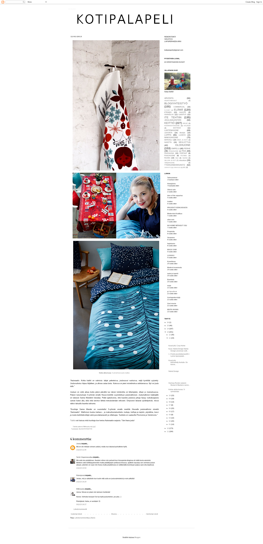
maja (169, 286)
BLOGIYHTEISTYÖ (85, 429)
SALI (176, 158)
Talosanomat (172, 178)
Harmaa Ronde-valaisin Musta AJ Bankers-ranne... (179, 384)
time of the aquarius (175, 196)
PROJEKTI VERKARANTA (177, 208)
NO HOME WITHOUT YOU (177, 225)
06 (170, 408)
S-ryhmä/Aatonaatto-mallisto (121, 373)
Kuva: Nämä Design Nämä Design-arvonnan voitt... (178, 350)
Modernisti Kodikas (174, 214)
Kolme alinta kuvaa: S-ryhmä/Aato (176, 390)
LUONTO (182, 135)
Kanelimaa (171, 261)
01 (170, 424)
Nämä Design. (173, 371)
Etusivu (114, 514)
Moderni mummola (174, 268)
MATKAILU (168, 140)
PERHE (187, 148)
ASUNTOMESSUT (170, 100)
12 (170, 335)
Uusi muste (171, 304)
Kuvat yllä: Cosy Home (176, 346)
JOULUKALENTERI (172, 120)
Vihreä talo (171, 190)
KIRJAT (185, 123)
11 (170, 338)
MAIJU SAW (172, 250)
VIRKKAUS (177, 167)
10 (170, 395)
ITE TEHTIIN (172, 117)
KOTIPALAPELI (72, 9)
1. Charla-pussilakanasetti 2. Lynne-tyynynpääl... (179, 355)
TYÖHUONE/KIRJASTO (174, 165)
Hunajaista (171, 184)
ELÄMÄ (178, 109)
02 (170, 421)
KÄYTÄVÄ (177, 128)
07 (170, 405)
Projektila (171, 232)
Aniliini (169, 202)
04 (170, 415)
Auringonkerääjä (173, 297)
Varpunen (171, 238)
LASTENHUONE (171, 130)
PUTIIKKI (184, 155)
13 (168, 332)
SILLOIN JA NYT (170, 160)
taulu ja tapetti (172, 274)
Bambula (170, 280)
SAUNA (185, 158)
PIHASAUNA (169, 153)
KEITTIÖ (169, 123)
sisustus (182, 160)
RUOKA (167, 158)
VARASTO (167, 167)
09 (170, 399)
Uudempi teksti (76, 514)
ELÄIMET (167, 110)
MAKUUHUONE (171, 137)
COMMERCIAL (179, 107)
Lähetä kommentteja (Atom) (85, 518)
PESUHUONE (173, 151)
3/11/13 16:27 (81, 504)
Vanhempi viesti (152, 514)
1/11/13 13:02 (81, 468)
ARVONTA (168, 98)
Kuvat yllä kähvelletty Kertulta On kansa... (178, 362)
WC (184, 167)
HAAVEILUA (169, 115)
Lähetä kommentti (80, 509)
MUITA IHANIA (172, 310)
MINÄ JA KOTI (182, 140)
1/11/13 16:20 (81, 482)
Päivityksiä (80, 475)
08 (170, 402)
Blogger (137, 537)
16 (168, 322)
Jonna (78, 444)
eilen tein (170, 220)
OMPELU (175, 148)
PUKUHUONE (169, 156)
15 (168, 326)
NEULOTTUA (184, 142)
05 (170, 411)
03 (170, 418)
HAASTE (182, 112)
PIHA (184, 151)
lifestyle (182, 133)
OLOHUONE (182, 145)
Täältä (73, 420)
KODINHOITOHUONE (172, 125)
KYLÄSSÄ (187, 125)
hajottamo (171, 244)
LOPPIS (167, 135)
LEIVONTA (168, 133)
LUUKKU (170, 255)
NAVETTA (168, 142)
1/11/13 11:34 (81, 450)
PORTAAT (183, 153)
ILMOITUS (182, 115)
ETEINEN (167, 112)
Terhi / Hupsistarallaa (84, 457)
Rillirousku (80, 489)
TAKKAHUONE (169, 163)
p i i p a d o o (172, 291)
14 (168, 329)
